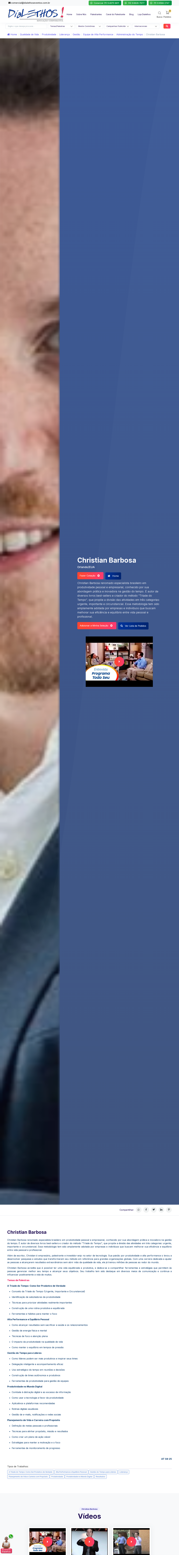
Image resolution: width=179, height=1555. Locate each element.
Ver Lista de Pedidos (135, 625)
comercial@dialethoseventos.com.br (30, 2)
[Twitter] (154, 1210)
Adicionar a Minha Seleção (95, 625)
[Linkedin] (161, 1210)
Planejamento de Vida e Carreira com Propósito (28, 1477)
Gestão (76, 34)
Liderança (64, 34)
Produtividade (49, 34)
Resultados (100, 1477)
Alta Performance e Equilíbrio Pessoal (71, 1472)
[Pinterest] (169, 1210)
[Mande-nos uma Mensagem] (7, 1544)
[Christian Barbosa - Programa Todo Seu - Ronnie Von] (119, 661)
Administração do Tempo (129, 34)
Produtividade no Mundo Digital (79, 1477)
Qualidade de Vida (29, 34)
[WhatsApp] (139, 1210)
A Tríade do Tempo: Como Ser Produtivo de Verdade (30, 1472)
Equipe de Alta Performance (98, 34)
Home (13, 34)
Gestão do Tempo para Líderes (103, 1472)
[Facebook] (146, 1210)
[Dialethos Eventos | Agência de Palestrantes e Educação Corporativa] (36, 14)
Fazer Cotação (88, 575)
